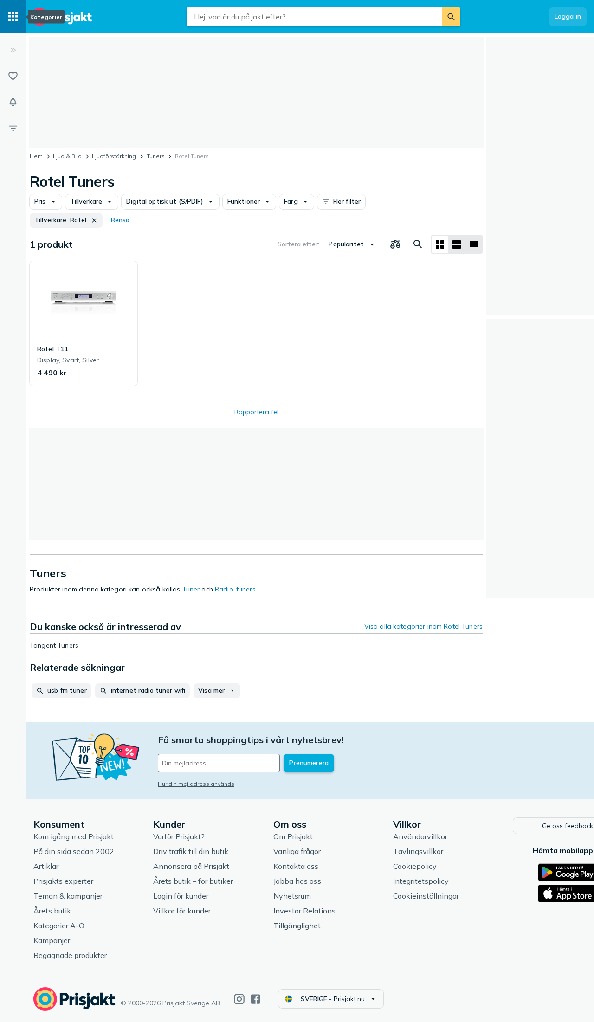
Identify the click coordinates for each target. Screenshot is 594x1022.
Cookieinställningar (426, 895)
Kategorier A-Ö (58, 925)
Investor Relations (304, 910)
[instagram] (239, 999)
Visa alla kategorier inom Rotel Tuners (423, 626)
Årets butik (52, 910)
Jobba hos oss (297, 881)
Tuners (156, 156)
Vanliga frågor (297, 851)
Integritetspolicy (421, 881)
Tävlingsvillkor (418, 851)
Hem (36, 156)
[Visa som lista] (456, 244)
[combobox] (314, 16)
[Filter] (13, 128)
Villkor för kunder (182, 910)
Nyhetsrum (292, 895)
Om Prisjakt (293, 836)
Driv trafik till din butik (190, 851)
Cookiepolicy (415, 866)
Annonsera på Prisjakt (191, 866)
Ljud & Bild (67, 156)
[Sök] (451, 16)
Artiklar (45, 866)
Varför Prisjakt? (179, 836)
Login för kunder (180, 895)
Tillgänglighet (297, 925)
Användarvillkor (420, 836)
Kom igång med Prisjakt (73, 836)
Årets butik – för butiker (193, 881)
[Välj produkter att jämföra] (395, 244)
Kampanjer (51, 940)
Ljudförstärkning (114, 156)
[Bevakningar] (13, 102)
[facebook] (255, 999)
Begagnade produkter (70, 955)
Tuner (191, 589)
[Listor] (13, 76)
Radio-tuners (235, 589)
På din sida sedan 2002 (73, 851)
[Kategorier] (13, 16)
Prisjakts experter (63, 881)
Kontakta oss (295, 866)
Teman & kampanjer (68, 895)
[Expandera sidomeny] (13, 50)
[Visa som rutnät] (440, 244)
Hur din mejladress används (196, 783)
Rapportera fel (256, 412)
